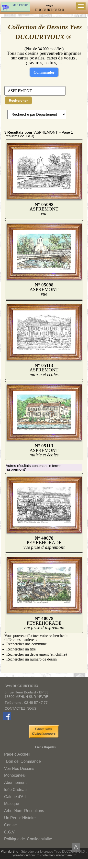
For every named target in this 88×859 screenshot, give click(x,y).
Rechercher (18, 100)
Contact (11, 825)
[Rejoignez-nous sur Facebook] (7, 719)
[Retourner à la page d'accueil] (49, 8)
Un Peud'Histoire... (21, 818)
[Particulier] (45, 737)
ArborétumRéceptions (24, 811)
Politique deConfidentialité (28, 839)
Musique (11, 804)
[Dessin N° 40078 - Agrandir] (44, 532)
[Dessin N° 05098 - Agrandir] (44, 198)
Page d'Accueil (17, 754)
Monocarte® (14, 775)
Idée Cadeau (15, 790)
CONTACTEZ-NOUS (20, 708)
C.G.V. (9, 832)
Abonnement (15, 782)
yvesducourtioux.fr (25, 855)
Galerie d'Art (15, 797)
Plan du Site (9, 851)
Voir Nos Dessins (19, 768)
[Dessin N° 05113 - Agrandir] (44, 359)
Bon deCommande (23, 761)
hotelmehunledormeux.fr (59, 855)
